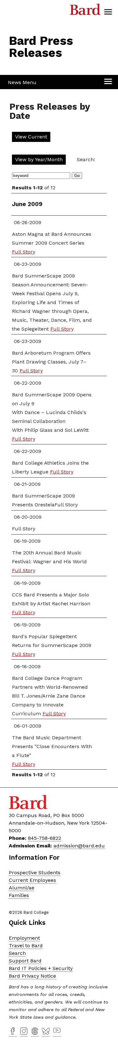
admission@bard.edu (79, 846)
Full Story (23, 252)
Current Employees (32, 880)
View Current (31, 137)
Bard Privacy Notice (32, 976)
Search (17, 953)
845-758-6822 (44, 838)
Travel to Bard (26, 946)
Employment (24, 938)
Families (19, 895)
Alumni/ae (21, 888)
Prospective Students (34, 873)
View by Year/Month (39, 159)
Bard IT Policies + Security (41, 968)
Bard (85, 11)
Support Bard (25, 961)
